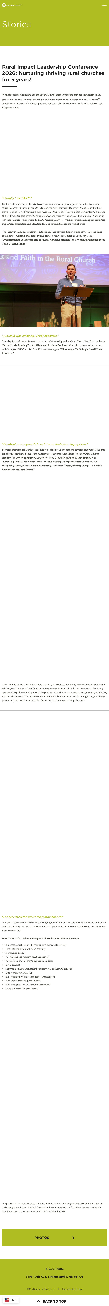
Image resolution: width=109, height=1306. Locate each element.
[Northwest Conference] (12, 5)
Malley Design (76, 1289)
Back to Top (54, 1301)
